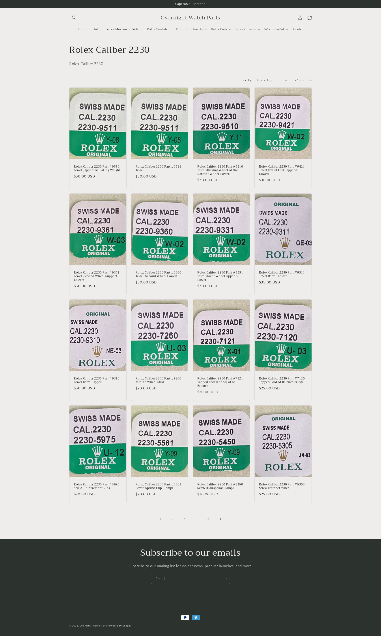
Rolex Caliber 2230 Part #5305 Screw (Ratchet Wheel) (282, 486)
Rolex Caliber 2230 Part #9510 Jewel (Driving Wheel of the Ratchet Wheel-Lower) (220, 170)
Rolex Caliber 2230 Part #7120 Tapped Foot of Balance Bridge (282, 380)
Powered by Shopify (120, 626)
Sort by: (247, 80)
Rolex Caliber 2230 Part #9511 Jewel (158, 168)
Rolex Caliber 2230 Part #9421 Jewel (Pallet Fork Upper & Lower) (282, 170)
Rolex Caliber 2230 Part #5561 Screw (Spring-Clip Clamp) (158, 486)
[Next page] (220, 519)
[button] (74, 18)
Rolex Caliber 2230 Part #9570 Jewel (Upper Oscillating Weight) (97, 168)
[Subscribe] (225, 579)
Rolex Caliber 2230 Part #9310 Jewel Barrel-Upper (97, 380)
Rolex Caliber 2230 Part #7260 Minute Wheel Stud (158, 380)
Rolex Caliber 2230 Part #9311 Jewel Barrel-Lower (282, 274)
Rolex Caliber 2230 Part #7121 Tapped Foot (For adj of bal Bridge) (220, 382)
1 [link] (160, 519)
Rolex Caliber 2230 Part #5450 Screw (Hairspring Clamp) (220, 486)
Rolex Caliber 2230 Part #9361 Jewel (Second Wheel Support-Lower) (97, 276)
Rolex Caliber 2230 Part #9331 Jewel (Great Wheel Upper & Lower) (220, 276)
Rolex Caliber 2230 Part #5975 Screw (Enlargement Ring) (97, 486)
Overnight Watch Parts (94, 626)
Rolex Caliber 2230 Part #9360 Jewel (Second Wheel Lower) (158, 274)
